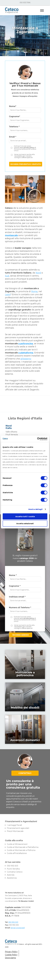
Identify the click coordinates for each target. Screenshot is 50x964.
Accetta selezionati (25, 523)
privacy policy (29, 147)
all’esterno (25, 358)
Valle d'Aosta (11, 432)
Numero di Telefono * (20, 607)
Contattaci (24, 773)
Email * (12, 137)
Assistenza (12, 878)
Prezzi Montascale (15, 831)
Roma (34, 291)
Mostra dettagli (35, 509)
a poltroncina (25, 343)
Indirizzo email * (17, 597)
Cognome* (14, 116)
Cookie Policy (11, 955)
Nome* (12, 106)
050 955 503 (12, 866)
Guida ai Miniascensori (17, 844)
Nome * (13, 575)
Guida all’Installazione (17, 853)
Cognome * (14, 586)
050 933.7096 (25, 3)
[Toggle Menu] (42, 10)
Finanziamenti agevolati (18, 828)
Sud (7, 276)
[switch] (44, 485)
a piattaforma (25, 352)
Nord (38, 272)
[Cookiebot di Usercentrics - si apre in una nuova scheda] (37, 438)
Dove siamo (10, 958)
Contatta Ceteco (14, 872)
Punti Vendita (13, 869)
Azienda (10, 875)
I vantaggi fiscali (14, 825)
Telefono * (14, 126)
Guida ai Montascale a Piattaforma (22, 847)
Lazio (7, 294)
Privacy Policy (11, 952)
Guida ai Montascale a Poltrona (21, 850)
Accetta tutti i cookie (25, 516)
